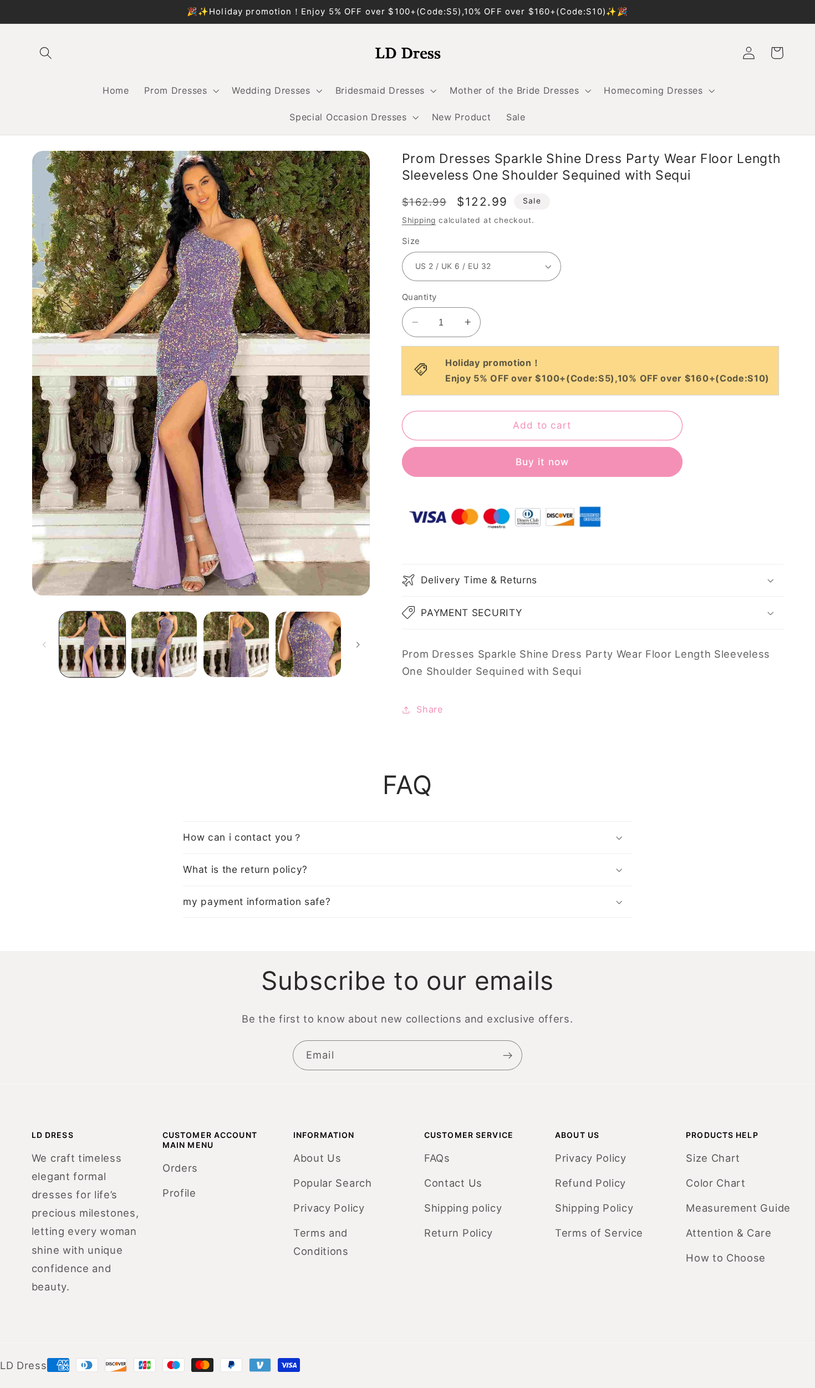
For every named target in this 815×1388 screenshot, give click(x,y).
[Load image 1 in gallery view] (92, 644)
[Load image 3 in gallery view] (236, 644)
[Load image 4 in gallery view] (308, 644)
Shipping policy (463, 1208)
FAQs (437, 1158)
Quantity (419, 297)
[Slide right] (357, 644)
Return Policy (458, 1233)
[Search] (46, 53)
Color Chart (716, 1183)
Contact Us (453, 1183)
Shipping (419, 220)
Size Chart (713, 1158)
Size (411, 241)
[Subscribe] (507, 1055)
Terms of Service (599, 1233)
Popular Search (332, 1183)
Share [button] (429, 709)
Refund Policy (590, 1183)
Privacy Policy (329, 1208)
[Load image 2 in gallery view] (164, 644)
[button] (181, 90)
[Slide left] (44, 644)
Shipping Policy (594, 1208)
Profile (179, 1193)
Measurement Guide (738, 1208)
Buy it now (542, 461)
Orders (180, 1168)
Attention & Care (728, 1233)
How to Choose (726, 1258)
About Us (317, 1158)
